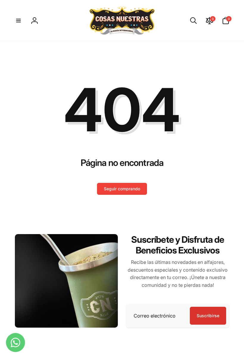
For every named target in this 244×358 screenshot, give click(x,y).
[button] (18, 20)
